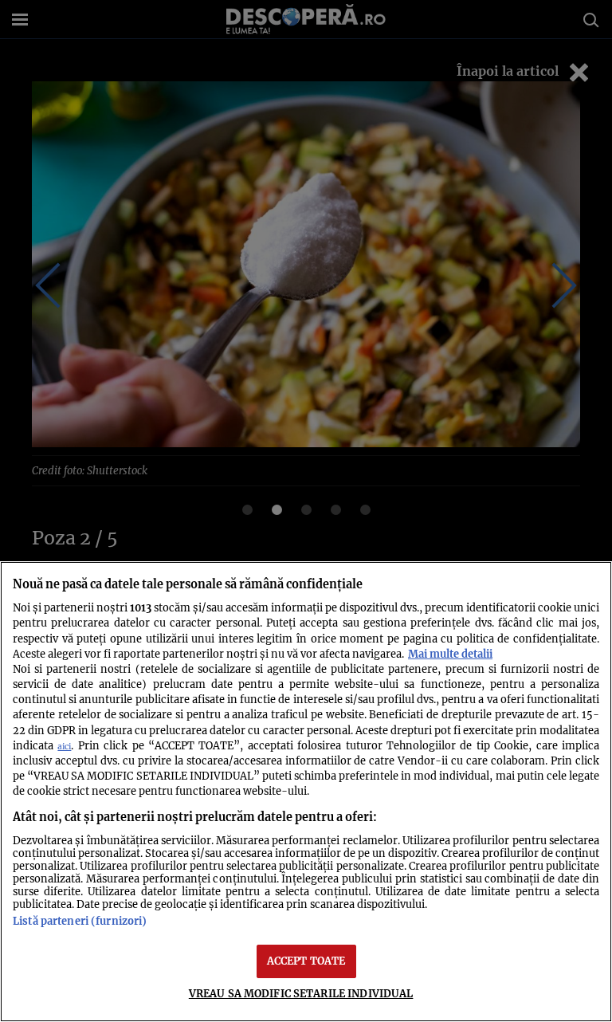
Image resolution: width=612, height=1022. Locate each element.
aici (64, 746)
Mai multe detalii (450, 653)
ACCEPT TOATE (306, 960)
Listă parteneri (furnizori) (80, 920)
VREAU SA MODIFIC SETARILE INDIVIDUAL (301, 993)
